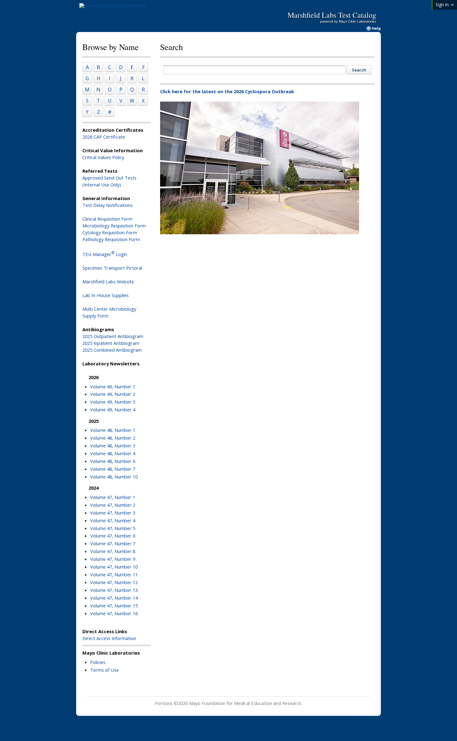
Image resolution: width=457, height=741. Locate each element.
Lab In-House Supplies (105, 295)
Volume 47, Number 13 (114, 590)
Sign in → (445, 4)
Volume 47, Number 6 (112, 536)
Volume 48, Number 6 (112, 461)
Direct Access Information (109, 638)
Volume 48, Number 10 (114, 476)
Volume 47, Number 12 (114, 582)
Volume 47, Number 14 (114, 598)
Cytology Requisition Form (109, 232)
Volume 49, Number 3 (112, 402)
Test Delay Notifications (107, 205)
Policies (97, 662)
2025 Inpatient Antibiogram (110, 343)
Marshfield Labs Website (108, 281)
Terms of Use (104, 670)
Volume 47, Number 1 (112, 497)
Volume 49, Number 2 (112, 394)
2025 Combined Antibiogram (112, 350)
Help (376, 28)
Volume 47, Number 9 (112, 559)
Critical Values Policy (103, 157)
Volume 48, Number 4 (112, 453)
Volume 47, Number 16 (114, 613)
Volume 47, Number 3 (112, 513)
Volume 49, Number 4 (112, 409)
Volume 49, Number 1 (112, 386)
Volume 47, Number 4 (112, 520)
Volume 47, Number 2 (112, 505)
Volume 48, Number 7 (112, 469)
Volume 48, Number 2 (112, 438)
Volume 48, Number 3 (112, 445)
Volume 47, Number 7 (112, 543)
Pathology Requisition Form (111, 239)
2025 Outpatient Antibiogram (112, 336)
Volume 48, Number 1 (112, 430)
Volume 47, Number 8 (112, 551)
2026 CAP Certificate (103, 137)
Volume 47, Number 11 (114, 574)
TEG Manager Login (104, 254)
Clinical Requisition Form (107, 219)
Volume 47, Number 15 (114, 605)
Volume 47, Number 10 (114, 567)
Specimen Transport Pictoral (112, 268)
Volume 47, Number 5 (112, 528)
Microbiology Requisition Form (114, 225)
